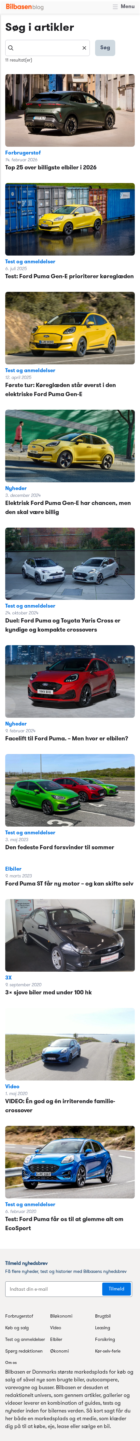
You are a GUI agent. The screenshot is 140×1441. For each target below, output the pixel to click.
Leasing (102, 1328)
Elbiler (13, 869)
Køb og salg (17, 1328)
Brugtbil (103, 1316)
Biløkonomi (61, 1316)
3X (8, 978)
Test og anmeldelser (30, 262)
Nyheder (16, 488)
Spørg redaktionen (24, 1351)
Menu (128, 6)
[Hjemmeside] (24, 7)
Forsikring (105, 1339)
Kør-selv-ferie (107, 1351)
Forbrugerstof (23, 153)
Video (12, 1087)
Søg (105, 48)
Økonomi (59, 1351)
